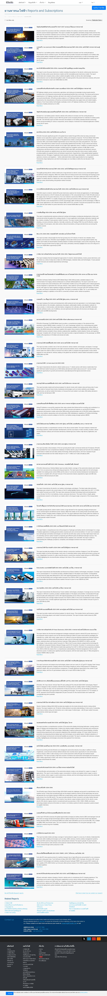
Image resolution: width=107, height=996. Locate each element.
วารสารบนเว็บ (10, 962)
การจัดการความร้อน (10, 912)
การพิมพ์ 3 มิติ (8, 903)
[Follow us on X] (84, 938)
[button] (22, 2)
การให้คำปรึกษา (11, 953)
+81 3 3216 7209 (43, 929)
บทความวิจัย (10, 958)
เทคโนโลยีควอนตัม (42, 909)
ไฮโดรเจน (39, 907)
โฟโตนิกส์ (72, 907)
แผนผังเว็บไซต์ (42, 953)
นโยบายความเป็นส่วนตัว (44, 955)
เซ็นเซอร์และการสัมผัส (28, 983)
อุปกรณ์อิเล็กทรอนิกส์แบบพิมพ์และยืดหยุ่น (16, 909)
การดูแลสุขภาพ (9, 907)
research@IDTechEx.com (69, 923)
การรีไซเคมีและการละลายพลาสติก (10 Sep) (65, 951)
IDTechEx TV (10, 964)
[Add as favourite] (65, 10)
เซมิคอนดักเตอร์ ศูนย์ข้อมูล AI (13, 910)
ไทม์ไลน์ (9, 966)
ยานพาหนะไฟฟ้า (27, 16)
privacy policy (83, 992)
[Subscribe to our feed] (99, 938)
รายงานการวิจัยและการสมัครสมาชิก (15, 16)
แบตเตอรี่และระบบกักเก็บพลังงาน (14, 905)
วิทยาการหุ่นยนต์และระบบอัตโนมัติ (78, 909)
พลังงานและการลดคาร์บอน (44, 905)
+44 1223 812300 (37, 931)
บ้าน (5, 16)
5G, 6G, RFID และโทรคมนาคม (45, 903)
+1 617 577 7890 (39, 927)
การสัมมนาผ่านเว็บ (11, 955)
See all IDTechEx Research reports (14, 893)
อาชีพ (40, 951)
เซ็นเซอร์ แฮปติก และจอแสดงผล (46, 910)
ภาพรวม (41, 949)
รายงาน (9, 949)
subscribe (42, 921)
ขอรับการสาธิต (98, 8)
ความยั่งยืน (72, 910)
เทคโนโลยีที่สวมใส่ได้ (43, 912)
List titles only (10, 20)
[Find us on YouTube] (94, 938)
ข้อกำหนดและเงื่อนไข (44, 958)
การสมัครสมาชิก (11, 951)
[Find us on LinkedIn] (89, 938)
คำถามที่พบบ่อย (42, 960)
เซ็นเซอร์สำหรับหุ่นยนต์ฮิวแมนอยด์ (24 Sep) (65, 949)
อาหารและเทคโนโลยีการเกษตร (77, 905)
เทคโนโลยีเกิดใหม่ (11, 956)
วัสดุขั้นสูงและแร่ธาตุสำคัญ (76, 903)
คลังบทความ (10, 960)
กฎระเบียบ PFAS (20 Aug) (61, 956)
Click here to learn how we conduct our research (89, 893)
